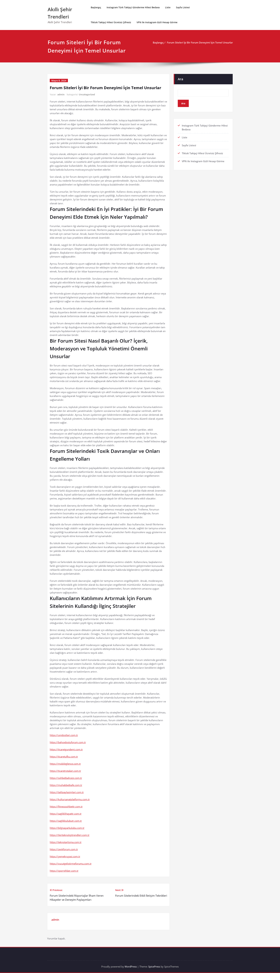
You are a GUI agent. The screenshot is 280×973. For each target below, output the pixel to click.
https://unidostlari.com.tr (64, 735)
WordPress (131, 966)
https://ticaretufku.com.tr (64, 756)
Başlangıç (96, 7)
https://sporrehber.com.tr (64, 870)
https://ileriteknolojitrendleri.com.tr (69, 835)
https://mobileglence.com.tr (65, 763)
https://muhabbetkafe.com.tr (66, 785)
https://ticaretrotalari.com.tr (65, 770)
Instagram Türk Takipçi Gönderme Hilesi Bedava (133, 7)
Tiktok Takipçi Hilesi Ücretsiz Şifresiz (111, 22)
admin (60, 94)
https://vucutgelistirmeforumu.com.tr (71, 863)
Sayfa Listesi (183, 7)
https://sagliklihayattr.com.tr (66, 813)
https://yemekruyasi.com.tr (65, 856)
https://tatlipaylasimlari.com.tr (67, 792)
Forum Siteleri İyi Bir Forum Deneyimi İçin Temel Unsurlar (200, 42)
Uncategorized (87, 94)
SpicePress (154, 966)
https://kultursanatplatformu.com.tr (70, 799)
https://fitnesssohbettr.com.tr (66, 806)
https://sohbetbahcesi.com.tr (66, 778)
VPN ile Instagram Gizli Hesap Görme (157, 22)
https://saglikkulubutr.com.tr (66, 820)
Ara (180, 79)
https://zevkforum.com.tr (64, 849)
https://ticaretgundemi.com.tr (66, 749)
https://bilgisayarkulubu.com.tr (67, 828)
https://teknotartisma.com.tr (66, 842)
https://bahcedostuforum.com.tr (68, 742)
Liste (167, 7)
